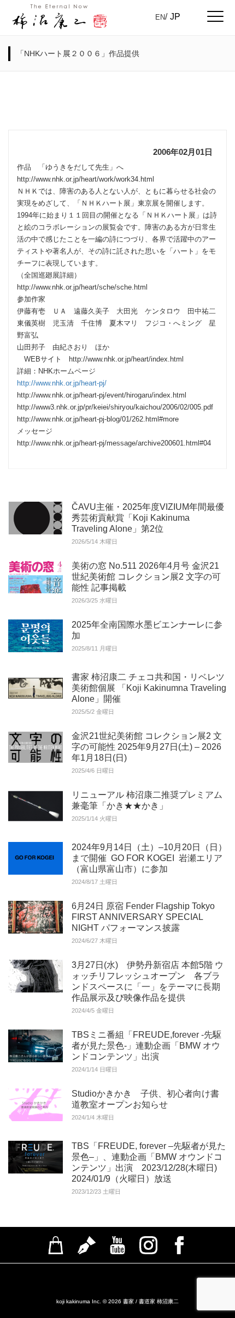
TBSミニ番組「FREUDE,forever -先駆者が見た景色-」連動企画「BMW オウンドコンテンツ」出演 (146, 1045)
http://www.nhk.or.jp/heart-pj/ (62, 383)
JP (175, 16)
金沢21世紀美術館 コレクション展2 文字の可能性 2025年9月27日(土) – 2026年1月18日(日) (147, 746)
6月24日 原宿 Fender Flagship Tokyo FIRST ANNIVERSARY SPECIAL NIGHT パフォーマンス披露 (143, 916)
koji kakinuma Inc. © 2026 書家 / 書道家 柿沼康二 (117, 1301)
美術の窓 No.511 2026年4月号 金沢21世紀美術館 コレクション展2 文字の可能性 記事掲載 (146, 576)
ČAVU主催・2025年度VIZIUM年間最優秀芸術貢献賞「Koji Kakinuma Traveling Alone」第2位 (148, 517)
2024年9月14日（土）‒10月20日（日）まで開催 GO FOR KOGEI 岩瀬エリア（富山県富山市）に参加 (149, 858)
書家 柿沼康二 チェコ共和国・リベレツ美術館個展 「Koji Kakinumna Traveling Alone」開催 (149, 687)
